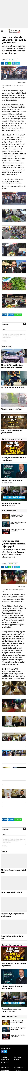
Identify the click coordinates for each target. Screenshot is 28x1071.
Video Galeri (17, 1069)
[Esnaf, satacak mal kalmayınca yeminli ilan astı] (14, 421)
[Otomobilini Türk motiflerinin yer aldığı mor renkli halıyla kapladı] (14, 355)
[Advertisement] (14, 14)
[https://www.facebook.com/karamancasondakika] (2, 1063)
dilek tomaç (4, 863)
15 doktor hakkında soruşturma (11, 409)
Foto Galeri (4, 1069)
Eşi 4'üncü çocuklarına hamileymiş (13, 387)
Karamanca (23, 82)
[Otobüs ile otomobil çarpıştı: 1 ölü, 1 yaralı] (14, 872)
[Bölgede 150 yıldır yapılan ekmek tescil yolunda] (14, 916)
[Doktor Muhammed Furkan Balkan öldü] (14, 939)
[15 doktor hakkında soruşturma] (14, 399)
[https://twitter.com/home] (5, 1063)
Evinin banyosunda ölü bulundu (11, 904)
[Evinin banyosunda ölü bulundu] (14, 895)
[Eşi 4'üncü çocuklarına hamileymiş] (14, 378)
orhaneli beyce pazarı (6, 346)
